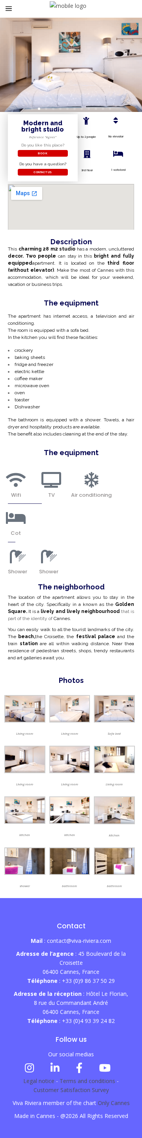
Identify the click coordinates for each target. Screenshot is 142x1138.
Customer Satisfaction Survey (71, 1090)
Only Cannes (114, 1103)
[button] (32, 109)
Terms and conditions (87, 1081)
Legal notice (38, 1081)
